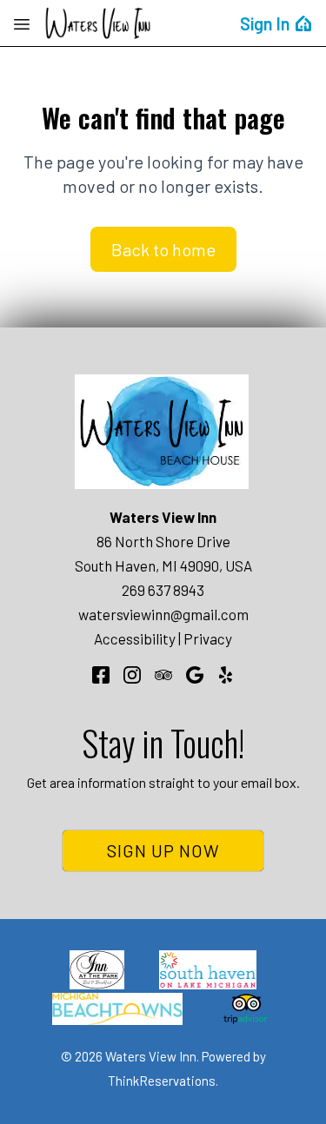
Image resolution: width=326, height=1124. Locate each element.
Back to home (163, 249)
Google (194, 675)
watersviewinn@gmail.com (163, 614)
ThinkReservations (162, 1080)
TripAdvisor (163, 675)
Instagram (132, 675)
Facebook (101, 675)
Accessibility (135, 638)
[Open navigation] (21, 23)
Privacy (207, 638)
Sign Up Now (163, 850)
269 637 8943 (163, 589)
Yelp (226, 675)
